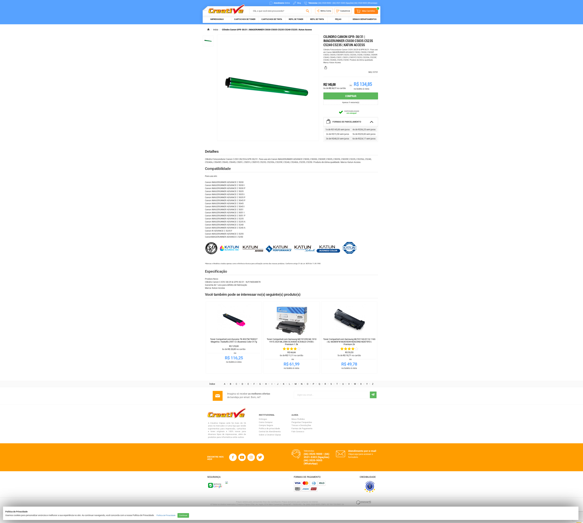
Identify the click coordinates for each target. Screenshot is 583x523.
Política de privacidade (269, 428)
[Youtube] (242, 457)
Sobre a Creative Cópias (270, 435)
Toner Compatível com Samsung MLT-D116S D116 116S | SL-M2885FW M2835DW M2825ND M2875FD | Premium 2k (349, 342)
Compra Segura (266, 425)
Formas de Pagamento (302, 428)
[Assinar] (373, 395)
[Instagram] (251, 457)
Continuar (183, 515)
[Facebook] (233, 457)
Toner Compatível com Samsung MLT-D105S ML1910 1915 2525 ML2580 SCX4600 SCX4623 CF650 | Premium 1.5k (291, 342)
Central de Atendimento (270, 431)
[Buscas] (307, 11)
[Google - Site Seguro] (214, 485)
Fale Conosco (298, 431)
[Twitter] (260, 457)
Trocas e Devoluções (301, 425)
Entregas (263, 419)
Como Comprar (266, 422)
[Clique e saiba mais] (226, 482)
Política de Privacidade (166, 515)
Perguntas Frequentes (302, 422)
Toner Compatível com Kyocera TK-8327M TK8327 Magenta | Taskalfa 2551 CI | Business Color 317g (233, 340)
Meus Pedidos (298, 419)
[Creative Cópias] (225, 9)
